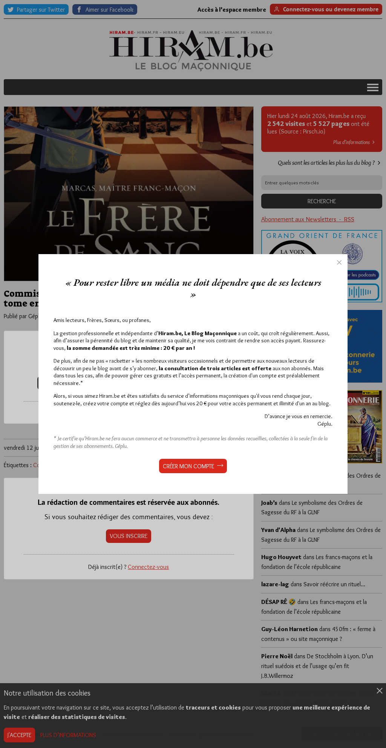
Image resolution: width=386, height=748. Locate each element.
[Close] (339, 262)
